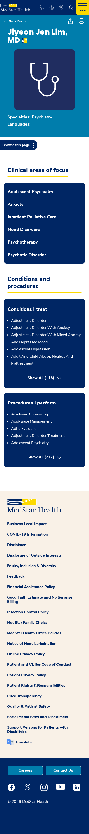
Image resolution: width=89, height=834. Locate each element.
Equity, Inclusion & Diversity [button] (31, 565)
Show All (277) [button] (54, 457)
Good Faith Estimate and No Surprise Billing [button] (39, 599)
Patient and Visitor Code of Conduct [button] (39, 664)
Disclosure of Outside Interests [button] (34, 555)
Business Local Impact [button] (27, 524)
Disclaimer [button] (16, 544)
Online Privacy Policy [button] (26, 654)
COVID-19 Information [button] (27, 534)
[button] (42, 7)
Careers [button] (25, 770)
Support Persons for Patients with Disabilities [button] (37, 729)
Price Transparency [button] (24, 696)
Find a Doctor (18, 21)
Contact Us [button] (63, 770)
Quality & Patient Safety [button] (28, 706)
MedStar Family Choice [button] (27, 622)
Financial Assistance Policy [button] (31, 586)
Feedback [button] (15, 576)
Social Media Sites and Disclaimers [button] (37, 717)
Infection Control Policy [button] (28, 612)
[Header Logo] (15, 5)
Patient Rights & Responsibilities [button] (36, 685)
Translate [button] (23, 742)
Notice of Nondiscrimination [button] (31, 643)
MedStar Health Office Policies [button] (34, 633)
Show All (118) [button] (41, 377)
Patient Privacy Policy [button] (26, 675)
